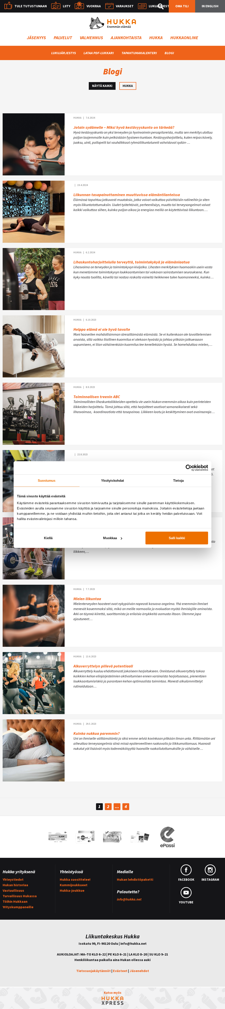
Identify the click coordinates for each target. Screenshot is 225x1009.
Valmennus (91, 37)
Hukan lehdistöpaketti (135, 879)
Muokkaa (110, 538)
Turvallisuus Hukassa (20, 896)
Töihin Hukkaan (15, 901)
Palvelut (63, 37)
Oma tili (182, 6)
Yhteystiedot (13, 879)
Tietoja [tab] (178, 480)
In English (210, 6)
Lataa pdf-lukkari (98, 53)
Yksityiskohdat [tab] (112, 480)
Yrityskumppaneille (18, 907)
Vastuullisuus (13, 890)
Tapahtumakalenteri (139, 53)
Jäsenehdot (139, 971)
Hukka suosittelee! (75, 879)
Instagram (210, 879)
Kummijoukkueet (73, 885)
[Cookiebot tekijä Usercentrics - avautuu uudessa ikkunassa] (189, 467)
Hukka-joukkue (72, 890)
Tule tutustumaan (31, 6)
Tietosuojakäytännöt (93, 971)
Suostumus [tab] (47, 480)
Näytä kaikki (102, 86)
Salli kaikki (177, 538)
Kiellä (48, 538)
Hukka (156, 37)
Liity (66, 6)
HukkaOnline (184, 37)
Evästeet (120, 971)
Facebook (186, 879)
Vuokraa (94, 6)
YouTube (186, 902)
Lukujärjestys (161, 6)
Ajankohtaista (126, 37)
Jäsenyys (36, 37)
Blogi (169, 53)
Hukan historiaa (15, 885)
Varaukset (125, 6)
